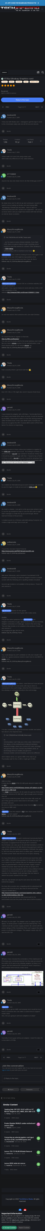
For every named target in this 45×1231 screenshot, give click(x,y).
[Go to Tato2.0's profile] (38, 1124)
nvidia (4, 659)
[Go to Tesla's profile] (4, 151)
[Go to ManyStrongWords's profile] (4, 231)
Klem (26, 735)
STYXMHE (11, 174)
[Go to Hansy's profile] (38, 1110)
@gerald (5, 811)
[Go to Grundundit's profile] (38, 1138)
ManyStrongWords (15, 229)
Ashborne (9, 1153)
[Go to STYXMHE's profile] (4, 175)
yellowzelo (11, 542)
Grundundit (10, 1141)
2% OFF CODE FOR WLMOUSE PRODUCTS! (20, 3)
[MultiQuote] (3, 131)
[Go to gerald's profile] (4, 409)
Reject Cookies (23, 1227)
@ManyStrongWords (9, 283)
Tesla (9, 150)
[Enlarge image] (17, 710)
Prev (7, 107)
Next (37, 107)
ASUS (13, 783)
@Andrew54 (6, 254)
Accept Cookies (10, 1227)
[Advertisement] (22, 40)
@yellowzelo (6, 610)
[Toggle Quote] (5, 237)
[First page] (3, 107)
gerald (5, 91)
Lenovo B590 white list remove (14, 1163)
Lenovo (13, 93)
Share (11, 1089)
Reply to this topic (22, 100)
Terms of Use (29, 1216)
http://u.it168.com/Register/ (10, 339)
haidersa (9, 1165)
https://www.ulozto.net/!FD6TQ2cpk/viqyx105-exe (18, 551)
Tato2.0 (8, 1127)
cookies (9, 1218)
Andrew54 (11, 115)
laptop (4, 814)
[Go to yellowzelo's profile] (4, 543)
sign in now (6, 1070)
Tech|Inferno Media (26, 1199)
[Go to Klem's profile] (38, 1152)
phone (14, 343)
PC (5, 785)
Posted (13, 117)
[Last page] (42, 107)
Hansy (8, 1113)
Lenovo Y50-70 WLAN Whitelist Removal (18, 1151)
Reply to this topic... (12, 1078)
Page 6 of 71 (22, 107)
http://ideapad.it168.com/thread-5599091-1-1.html (23, 292)
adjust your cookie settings (21, 1220)
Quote (9, 131)
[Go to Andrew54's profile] (4, 116)
